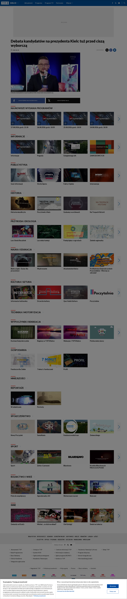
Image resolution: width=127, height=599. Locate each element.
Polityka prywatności (40, 596)
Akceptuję (113, 586)
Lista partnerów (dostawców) (65, 591)
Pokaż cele (113, 591)
